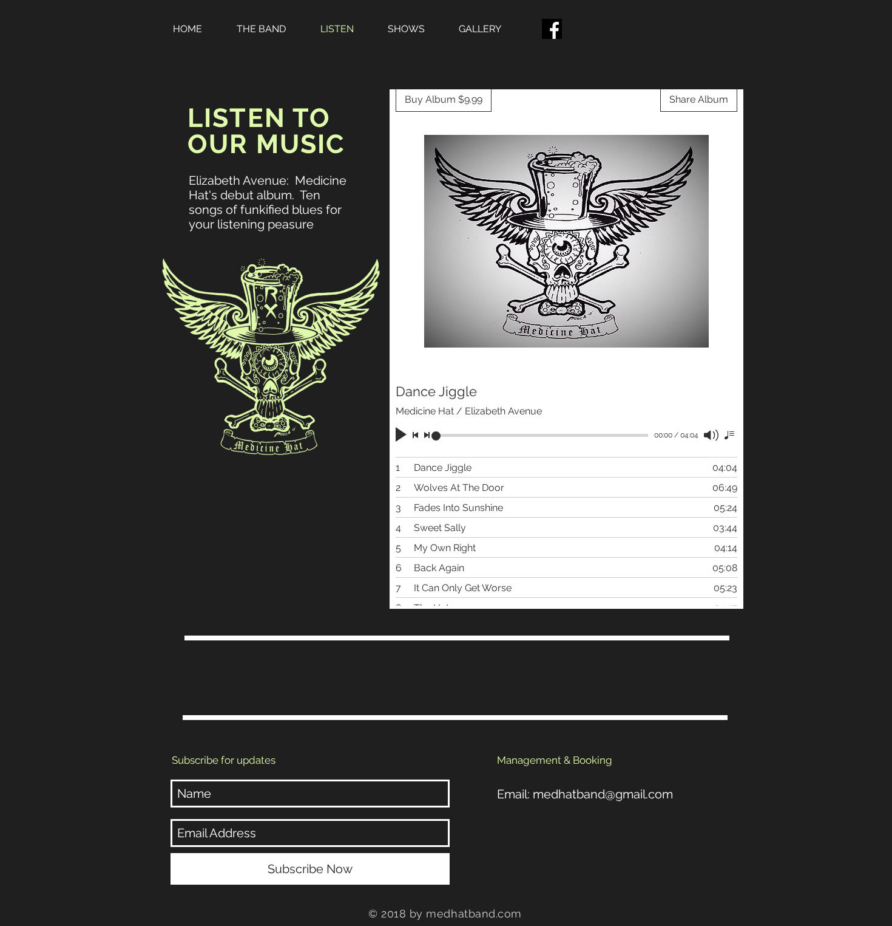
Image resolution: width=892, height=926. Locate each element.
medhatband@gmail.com (603, 794)
